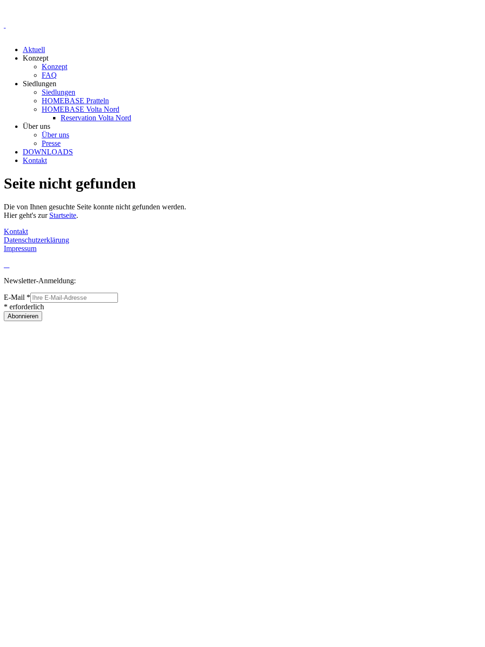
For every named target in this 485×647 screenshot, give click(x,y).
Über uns (55, 135)
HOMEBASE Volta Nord (80, 109)
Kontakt (35, 160)
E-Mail (17, 297)
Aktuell (34, 49)
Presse (51, 143)
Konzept (54, 67)
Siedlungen (58, 92)
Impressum (20, 248)
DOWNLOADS (48, 152)
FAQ (49, 75)
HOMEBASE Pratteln (75, 101)
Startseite (62, 215)
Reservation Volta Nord (96, 118)
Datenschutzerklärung (36, 240)
